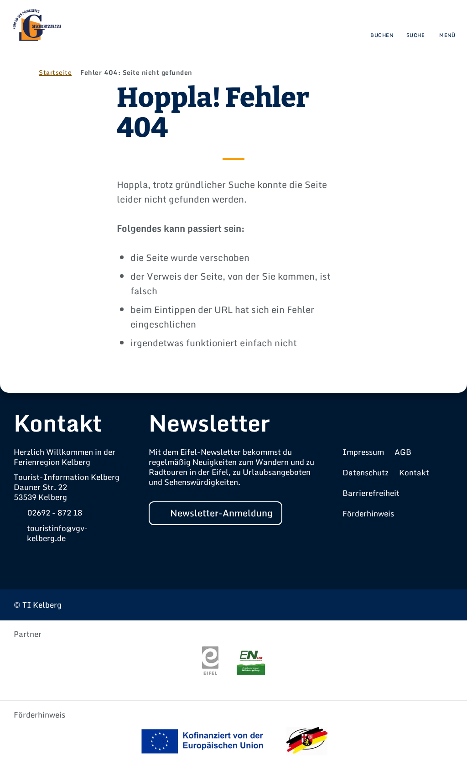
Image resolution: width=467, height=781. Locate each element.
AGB (402, 452)
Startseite (55, 72)
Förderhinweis (368, 513)
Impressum (363, 452)
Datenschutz (365, 472)
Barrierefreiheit (371, 493)
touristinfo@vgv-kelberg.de (57, 533)
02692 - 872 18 (54, 513)
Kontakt (414, 472)
